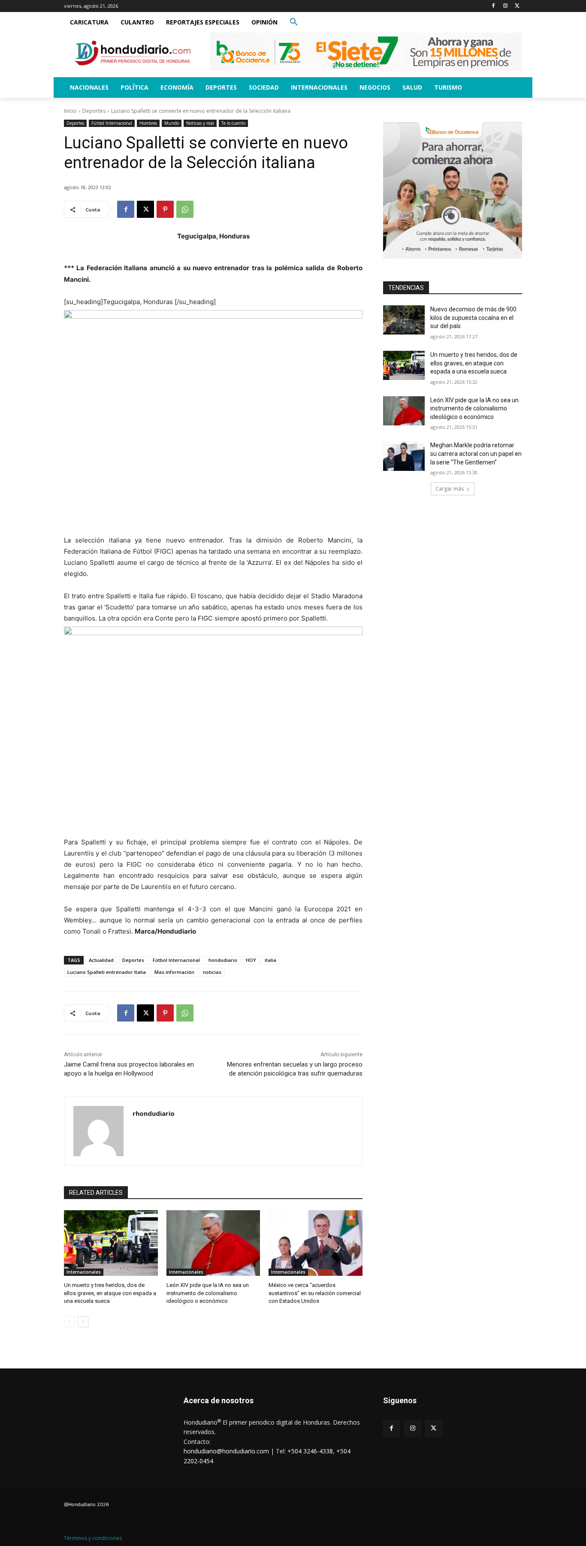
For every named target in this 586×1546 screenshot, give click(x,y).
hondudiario (222, 960)
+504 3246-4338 (310, 1451)
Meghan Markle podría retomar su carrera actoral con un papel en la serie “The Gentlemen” (476, 453)
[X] (517, 6)
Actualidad (101, 960)
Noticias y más (200, 123)
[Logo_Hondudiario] (132, 53)
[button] (294, 22)
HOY (251, 960)
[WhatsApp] (184, 209)
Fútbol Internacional (111, 123)
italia (270, 960)
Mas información (174, 972)
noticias (212, 972)
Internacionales (83, 1272)
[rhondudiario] (98, 1131)
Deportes (94, 111)
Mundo (171, 123)
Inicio (70, 111)
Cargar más (449, 488)
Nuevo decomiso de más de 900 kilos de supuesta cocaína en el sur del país (473, 317)
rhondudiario (154, 1113)
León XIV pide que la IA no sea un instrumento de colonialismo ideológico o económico (207, 1293)
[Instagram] (505, 6)
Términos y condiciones (93, 1538)
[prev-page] (69, 1321)
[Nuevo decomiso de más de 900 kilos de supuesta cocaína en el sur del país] (404, 320)
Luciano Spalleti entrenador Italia (106, 972)
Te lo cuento (233, 123)
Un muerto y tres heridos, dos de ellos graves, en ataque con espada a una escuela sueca (110, 1293)
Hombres (148, 123)
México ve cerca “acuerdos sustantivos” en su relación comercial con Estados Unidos (315, 1293)
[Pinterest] (165, 209)
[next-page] (83, 1321)
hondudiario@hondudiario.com (226, 1451)
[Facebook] (493, 6)
